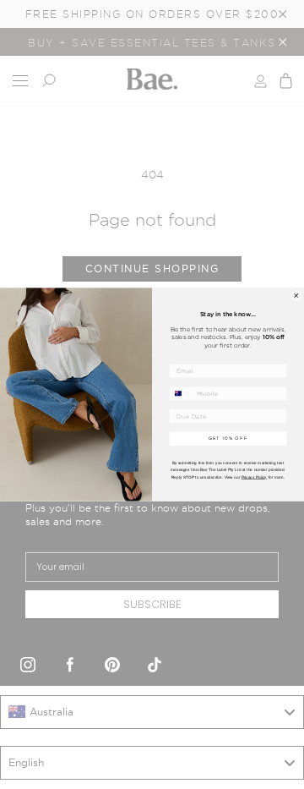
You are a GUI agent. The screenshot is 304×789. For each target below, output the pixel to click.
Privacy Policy (254, 476)
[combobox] (181, 393)
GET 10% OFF (228, 438)
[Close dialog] (296, 295)
